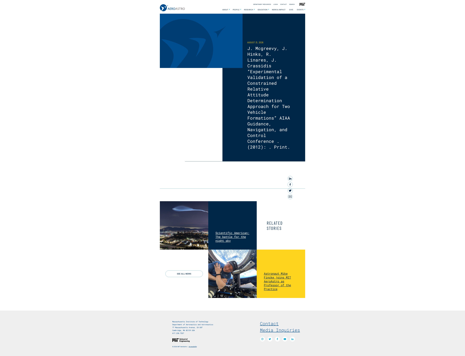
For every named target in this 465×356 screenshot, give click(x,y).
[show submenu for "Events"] (304, 9)
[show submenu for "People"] (240, 9)
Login (275, 4)
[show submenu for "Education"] (268, 9)
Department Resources (262, 4)
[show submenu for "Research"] (254, 9)
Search (292, 4)
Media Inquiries (280, 330)
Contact (283, 4)
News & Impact (279, 9)
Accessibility (193, 347)
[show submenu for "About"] (229, 9)
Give (291, 9)
